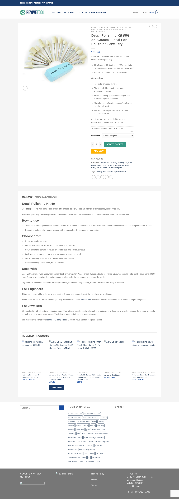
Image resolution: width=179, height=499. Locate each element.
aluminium (71, 422)
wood (81, 461)
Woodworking (90, 461)
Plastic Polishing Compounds (99, 442)
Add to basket (114, 144)
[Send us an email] (157, 3)
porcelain (98, 445)
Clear (132, 131)
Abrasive (104, 418)
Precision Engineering (87, 449)
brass (94, 422)
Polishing (83, 12)
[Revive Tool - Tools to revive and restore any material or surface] (32, 12)
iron (104, 430)
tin (89, 457)
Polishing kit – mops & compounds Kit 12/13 (30, 376)
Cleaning (72, 12)
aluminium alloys (84, 422)
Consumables (104, 27)
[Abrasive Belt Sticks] (117, 355)
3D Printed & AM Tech (92, 414)
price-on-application (75, 453)
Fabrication (80, 430)
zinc (98, 461)
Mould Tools (82, 442)
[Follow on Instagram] (153, 3)
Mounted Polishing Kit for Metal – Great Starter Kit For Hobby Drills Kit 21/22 (89, 377)
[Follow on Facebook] (150, 3)
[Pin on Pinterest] (107, 177)
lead (83, 434)
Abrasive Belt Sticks (112, 375)
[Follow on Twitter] (155, 3)
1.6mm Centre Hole (75, 414)
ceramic (71, 426)
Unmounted (96, 457)
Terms (94, 485)
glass (88, 430)
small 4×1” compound (56, 320)
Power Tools (72, 449)
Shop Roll (99, 453)
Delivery (95, 479)
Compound (95, 135)
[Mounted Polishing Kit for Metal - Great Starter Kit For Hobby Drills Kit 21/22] (89, 355)
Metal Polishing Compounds (94, 438)
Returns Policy (97, 474)
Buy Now (99, 151)
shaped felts (86, 300)
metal (80, 438)
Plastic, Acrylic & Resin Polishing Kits (115, 165)
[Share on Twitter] (98, 177)
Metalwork (71, 442)
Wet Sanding (72, 461)
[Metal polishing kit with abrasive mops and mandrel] (144, 355)
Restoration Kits (59, 12)
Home (93, 27)
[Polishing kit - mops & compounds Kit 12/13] (34, 355)
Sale (85, 453)
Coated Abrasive (82, 426)
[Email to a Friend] (102, 177)
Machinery (72, 438)
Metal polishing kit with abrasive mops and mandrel (144, 376)
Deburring (100, 426)
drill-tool (71, 430)
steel (84, 457)
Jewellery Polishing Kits (118, 163)
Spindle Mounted (120, 172)
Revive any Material (97, 12)
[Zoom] (25, 88)
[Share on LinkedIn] (111, 177)
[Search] (49, 12)
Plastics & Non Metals (76, 445)
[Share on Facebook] (94, 177)
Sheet (92, 453)
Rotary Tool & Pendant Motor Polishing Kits (106, 168)
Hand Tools (96, 430)
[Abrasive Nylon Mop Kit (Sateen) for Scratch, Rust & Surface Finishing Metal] (62, 355)
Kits (104, 172)
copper (92, 426)
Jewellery (99, 172)
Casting (101, 422)
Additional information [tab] (46, 197)
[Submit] (61, 407)
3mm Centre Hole (74, 418)
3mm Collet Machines (90, 418)
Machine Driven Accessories (98, 434)
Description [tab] (27, 197)
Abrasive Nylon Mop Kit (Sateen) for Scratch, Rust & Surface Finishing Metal (62, 377)
